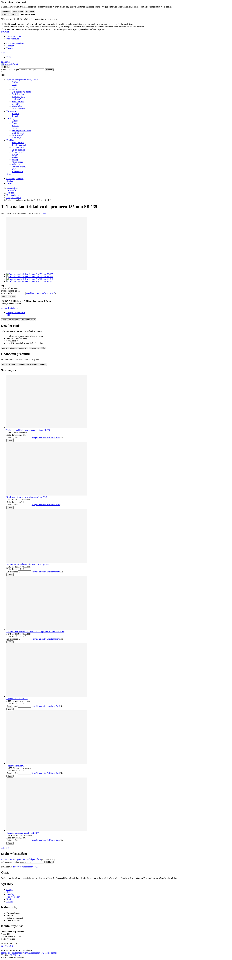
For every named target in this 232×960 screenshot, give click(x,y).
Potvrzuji (5, 32)
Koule (14, 89)
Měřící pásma (17, 162)
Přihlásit (49, 862)
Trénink (15, 116)
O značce (10, 174)
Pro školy (10, 118)
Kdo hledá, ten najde (10, 69)
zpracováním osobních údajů (25, 867)
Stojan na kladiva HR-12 (17, 698)
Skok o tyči (16, 99)
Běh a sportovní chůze (21, 92)
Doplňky (15, 104)
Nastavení (6, 12)
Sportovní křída (18, 152)
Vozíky (15, 157)
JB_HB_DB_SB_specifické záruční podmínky (21, 859)
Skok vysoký (17, 135)
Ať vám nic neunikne (10, 862)
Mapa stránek (51, 953)
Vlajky (15, 169)
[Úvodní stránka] (9, 64)
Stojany (15, 154)
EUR (8, 57)
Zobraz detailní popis (10, 308)
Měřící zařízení (18, 101)
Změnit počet (6, 293)
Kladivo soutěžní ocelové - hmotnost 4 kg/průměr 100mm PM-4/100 (35, 631)
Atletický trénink (19, 109)
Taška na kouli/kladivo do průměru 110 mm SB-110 (28, 430)
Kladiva (15, 87)
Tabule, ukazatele (19, 145)
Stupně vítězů (17, 171)
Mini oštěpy (17, 106)
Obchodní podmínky (15, 43)
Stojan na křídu (18, 150)
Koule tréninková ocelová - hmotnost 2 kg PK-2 (26, 497)
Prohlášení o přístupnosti (11, 953)
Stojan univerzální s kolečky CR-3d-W (22, 833)
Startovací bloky (13, 897)
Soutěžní (15, 113)
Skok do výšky (18, 96)
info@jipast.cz (7, 946)
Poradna (9, 48)
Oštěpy (15, 82)
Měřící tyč (16, 164)
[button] (3, 53)
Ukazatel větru (18, 147)
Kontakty (10, 46)
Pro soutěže (11, 111)
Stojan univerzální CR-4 (16, 766)
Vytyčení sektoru (19, 167)
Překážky (10, 894)
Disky (14, 84)
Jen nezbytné (18, 12)
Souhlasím (30, 12)
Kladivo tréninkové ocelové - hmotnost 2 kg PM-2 (27, 564)
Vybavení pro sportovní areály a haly (22, 80)
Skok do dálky (18, 94)
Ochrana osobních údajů (33, 953)
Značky (15, 159)
